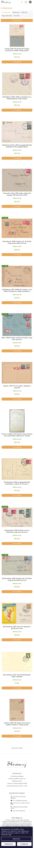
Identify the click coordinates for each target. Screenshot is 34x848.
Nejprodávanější (7, 15)
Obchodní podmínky (17, 776)
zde (10, 834)
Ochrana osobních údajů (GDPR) (17, 783)
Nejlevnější (16, 12)
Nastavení (16, 839)
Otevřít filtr (17, 20)
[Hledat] (21, 2)
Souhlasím (24, 844)
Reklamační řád (17, 781)
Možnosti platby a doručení (17, 778)
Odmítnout (8, 844)
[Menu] (30, 2)
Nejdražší (24, 12)
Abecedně (16, 15)
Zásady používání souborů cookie (17, 786)
